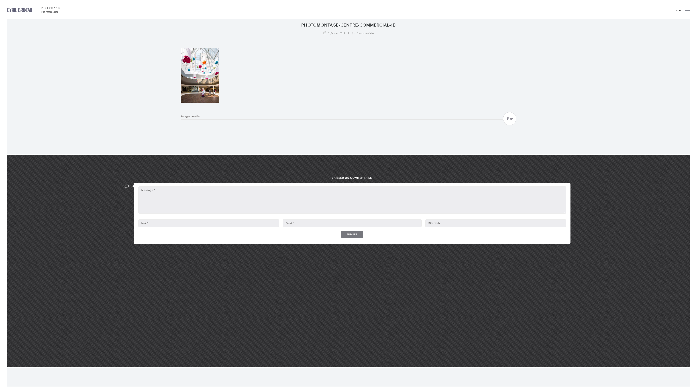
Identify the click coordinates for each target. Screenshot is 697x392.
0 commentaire (365, 33)
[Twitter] (511, 120)
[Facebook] (508, 120)
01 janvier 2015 (336, 33)
